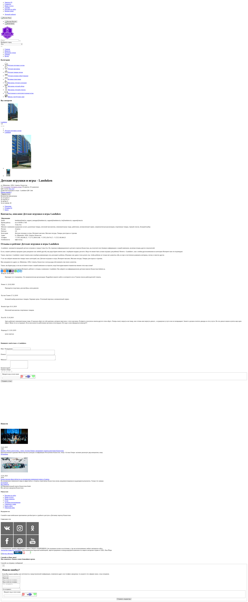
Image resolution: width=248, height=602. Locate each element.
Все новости (5, 484)
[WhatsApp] (15, 271)
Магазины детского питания (17, 83)
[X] (10, 271)
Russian (14, 21)
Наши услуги (9, 497)
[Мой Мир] (7, 271)
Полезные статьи (10, 52)
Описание (8, 206)
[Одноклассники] (4, 271)
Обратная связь (10, 508)
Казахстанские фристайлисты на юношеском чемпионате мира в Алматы (25, 479)
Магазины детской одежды (17, 90)
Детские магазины (14, 69)
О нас (6, 501)
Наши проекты (10, 499)
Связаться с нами (10, 504)
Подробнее (4, 454)
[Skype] (18, 271)
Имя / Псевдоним (6, 349)
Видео (7, 56)
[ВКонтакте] (2, 271)
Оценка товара (6, 369)
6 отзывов (6, 187)
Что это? (11, 189)
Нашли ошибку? (6, 192)
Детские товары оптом (15, 72)
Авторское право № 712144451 (11, 550)
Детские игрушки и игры (16, 65)
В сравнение (34, 187)
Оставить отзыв (16, 187)
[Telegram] (21, 271)
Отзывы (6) (8, 208)
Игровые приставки (14, 79)
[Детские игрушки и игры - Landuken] (22, 168)
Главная (7, 49)
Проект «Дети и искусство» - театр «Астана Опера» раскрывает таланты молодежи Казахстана (32, 451)
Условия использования (12, 502)
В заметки (26, 187)
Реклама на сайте (10, 495)
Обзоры (7, 54)
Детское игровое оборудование (18, 76)
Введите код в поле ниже (10, 374)
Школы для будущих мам (16, 97)
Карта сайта (8, 506)
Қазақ (12, 23)
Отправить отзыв (7, 381)
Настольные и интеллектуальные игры (21, 93)
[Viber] (13, 271)
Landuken (4, 122)
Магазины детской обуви (16, 86)
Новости (7, 51)
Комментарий (5, 368)
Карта (7, 210)
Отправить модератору (124, 599)
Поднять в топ (6, 194)
